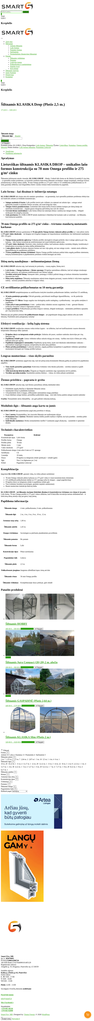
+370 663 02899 (7, 1011)
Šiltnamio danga (7, 134)
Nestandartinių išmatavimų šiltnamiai (23, 54)
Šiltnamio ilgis (7, 136)
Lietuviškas (63, 145)
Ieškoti (26, 12)
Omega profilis (81, 145)
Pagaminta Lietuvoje (43, 147)
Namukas (72, 145)
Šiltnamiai (9, 44)
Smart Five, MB (7, 1014)
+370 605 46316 (7, 1009)
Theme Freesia (29, 1014)
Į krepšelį (5, 141)
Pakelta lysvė (15, 66)
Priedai (8, 56)
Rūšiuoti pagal (6, 791)
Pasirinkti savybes (27, 629)
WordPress (46, 1014)
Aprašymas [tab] (10, 151)
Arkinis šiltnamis (16, 46)
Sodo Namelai (11, 73)
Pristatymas (10, 75)
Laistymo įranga (16, 62)
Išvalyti (17, 136)
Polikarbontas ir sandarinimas (20, 64)
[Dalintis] (81, 2)
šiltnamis (4, 147)
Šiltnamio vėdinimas (17, 58)
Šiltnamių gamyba (12, 71)
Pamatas (13, 60)
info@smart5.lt (6, 999)
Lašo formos (14, 48)
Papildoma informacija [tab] (14, 153)
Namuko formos (16, 50)
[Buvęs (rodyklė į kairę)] (4, 510)
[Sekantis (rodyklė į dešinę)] (90, 510)
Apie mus (9, 42)
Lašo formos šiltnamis (27, 147)
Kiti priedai (14, 69)
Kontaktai (9, 77)
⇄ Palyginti (5, 143)
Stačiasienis (14, 52)
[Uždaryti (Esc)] (86, 2)
